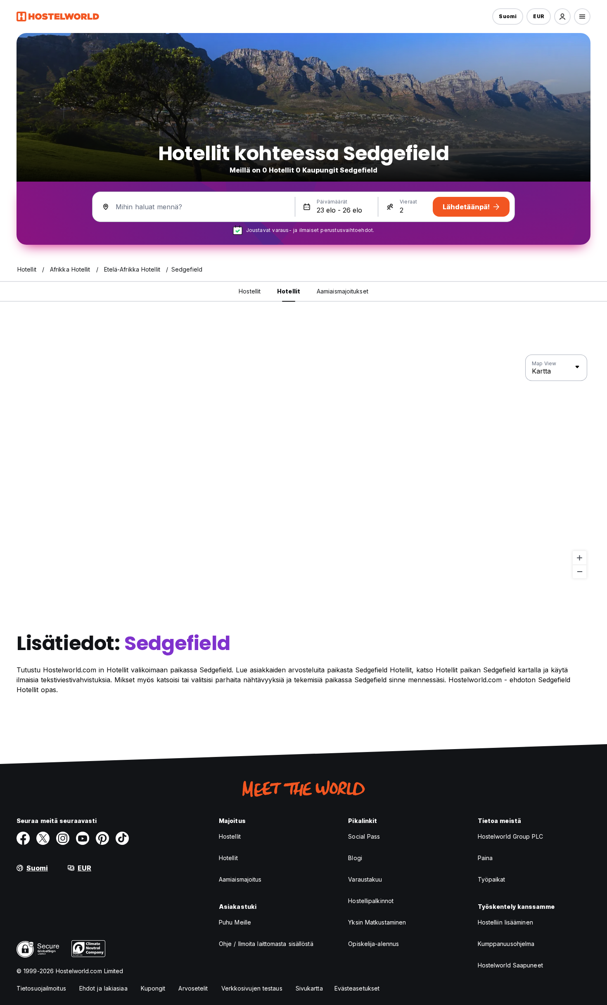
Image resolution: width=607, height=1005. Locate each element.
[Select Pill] (562, 16)
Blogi (355, 857)
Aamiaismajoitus (240, 879)
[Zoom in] (579, 558)
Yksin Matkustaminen (377, 922)
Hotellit (228, 857)
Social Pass (364, 836)
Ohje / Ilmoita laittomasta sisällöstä (266, 943)
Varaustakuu (365, 879)
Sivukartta (309, 988)
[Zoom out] (579, 571)
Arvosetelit (193, 988)
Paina (485, 857)
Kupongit (153, 988)
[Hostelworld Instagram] (62, 838)
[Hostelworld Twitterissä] (43, 838)
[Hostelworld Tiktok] (122, 838)
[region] (303, 466)
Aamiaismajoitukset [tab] (342, 291)
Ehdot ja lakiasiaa (103, 988)
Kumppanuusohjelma (506, 943)
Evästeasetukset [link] (357, 988)
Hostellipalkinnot (371, 900)
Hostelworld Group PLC (510, 836)
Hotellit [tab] (288, 291)
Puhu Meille (235, 922)
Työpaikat (491, 879)
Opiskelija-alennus (373, 943)
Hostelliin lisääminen (505, 922)
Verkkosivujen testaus (251, 988)
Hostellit (230, 836)
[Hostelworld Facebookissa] (23, 838)
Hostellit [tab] (250, 291)
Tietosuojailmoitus (41, 988)
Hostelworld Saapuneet (510, 965)
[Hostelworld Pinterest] (102, 838)
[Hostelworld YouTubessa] (82, 838)
